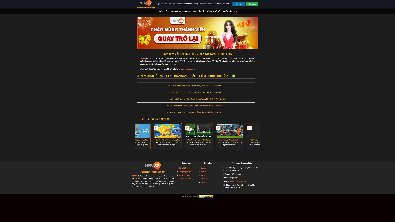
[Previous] (142, 33)
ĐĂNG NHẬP (252, 4)
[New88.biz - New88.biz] (146, 4)
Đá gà (203, 175)
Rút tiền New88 (184, 175)
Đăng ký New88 (185, 168)
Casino (185, 11)
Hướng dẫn (175, 11)
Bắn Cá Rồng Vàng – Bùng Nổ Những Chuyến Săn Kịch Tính (151, 140)
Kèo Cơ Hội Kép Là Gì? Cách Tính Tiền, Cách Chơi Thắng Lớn (182, 140)
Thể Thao (210, 11)
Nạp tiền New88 (185, 179)
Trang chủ (162, 11)
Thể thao (204, 179)
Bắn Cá (201, 11)
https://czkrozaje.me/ (187, 69)
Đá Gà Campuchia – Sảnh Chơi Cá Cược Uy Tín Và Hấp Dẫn (244, 140)
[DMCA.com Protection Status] (206, 196)
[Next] (253, 33)
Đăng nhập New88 (185, 172)
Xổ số (203, 182)
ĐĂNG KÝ (239, 4)
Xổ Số (217, 11)
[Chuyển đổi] (169, 86)
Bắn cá (203, 172)
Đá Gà (194, 11)
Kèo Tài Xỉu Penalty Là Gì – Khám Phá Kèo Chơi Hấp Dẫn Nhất (213, 140)
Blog (235, 11)
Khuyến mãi (226, 11)
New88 (143, 58)
